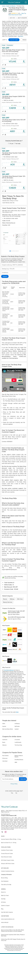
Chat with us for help (6, 884)
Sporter (24, 349)
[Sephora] (4, 635)
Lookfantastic (18, 742)
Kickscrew (4, 758)
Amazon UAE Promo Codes (7, 863)
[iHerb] (4, 639)
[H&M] (9, 635)
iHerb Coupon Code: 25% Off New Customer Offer (16, 612)
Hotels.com (22, 356)
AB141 (12, 84)
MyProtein (17, 726)
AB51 (12, 131)
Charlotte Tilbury (7, 351)
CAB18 (12, 108)
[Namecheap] (20, 649)
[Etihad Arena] (9, 660)
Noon (15, 356)
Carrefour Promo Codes (7, 850)
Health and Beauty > (11, 6)
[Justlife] (4, 644)
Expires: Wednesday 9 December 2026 (11, 102)
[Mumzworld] (20, 644)
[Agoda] (20, 630)
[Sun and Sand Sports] (20, 635)
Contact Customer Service (7, 871)
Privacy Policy (14, 783)
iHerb (18, 349)
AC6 (12, 164)
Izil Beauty (17, 723)
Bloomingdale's (6, 356)
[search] (25, 2)
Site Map (3, 898)
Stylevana (20, 351)
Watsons (4, 745)
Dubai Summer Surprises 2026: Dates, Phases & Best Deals (12, 935)
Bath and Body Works (7, 729)
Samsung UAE (21, 354)
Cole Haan (4, 761)
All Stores (3, 902)
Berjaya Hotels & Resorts (19, 756)
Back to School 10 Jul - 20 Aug (8, 842)
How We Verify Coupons (7, 912)
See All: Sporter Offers (14, 619)
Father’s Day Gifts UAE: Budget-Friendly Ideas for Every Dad (13, 940)
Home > (4, 6)
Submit (5, 276)
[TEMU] (14, 630)
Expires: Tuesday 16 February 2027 (10, 79)
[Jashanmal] (9, 644)
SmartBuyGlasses (19, 759)
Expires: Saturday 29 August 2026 (10, 125)
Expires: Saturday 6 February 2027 (10, 55)
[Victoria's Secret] (14, 635)
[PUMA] (14, 644)
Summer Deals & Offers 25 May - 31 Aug (11, 839)
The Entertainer (13, 358)
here (17, 712)
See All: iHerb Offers (13, 614)
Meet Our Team (5, 895)
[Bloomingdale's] (20, 639)
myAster (17, 729)
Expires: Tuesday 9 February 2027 (10, 159)
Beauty (5, 599)
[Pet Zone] (14, 649)
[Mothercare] (9, 649)
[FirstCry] (9, 639)
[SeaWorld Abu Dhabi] (14, 660)
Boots (3, 353)
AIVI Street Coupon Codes (7, 860)
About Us (3, 892)
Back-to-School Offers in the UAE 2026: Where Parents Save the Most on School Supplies (12, 930)
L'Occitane (17, 739)
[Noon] (9, 630)
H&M (16, 762)
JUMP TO (4, 39)
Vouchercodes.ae (9, 670)
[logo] (14, 2)
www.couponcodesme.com (7, 919)
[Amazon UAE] (4, 630)
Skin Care (20, 599)
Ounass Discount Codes (7, 853)
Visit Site (12, 18)
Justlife (4, 358)
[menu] (2, 2)
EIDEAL (15, 351)
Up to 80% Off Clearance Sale (16, 618)
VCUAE (12, 61)
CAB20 (12, 188)
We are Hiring (4, 877)
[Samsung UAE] (4, 649)
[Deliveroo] (14, 639)
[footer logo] (14, 807)
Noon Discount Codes (6, 856)
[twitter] (2, 832)
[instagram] (5, 832)
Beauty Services (7, 602)
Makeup (12, 599)
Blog (2, 908)
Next (25, 233)
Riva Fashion (5, 755)
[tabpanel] (14, 232)
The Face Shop (18, 745)
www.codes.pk (4, 922)
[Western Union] (4, 660)
